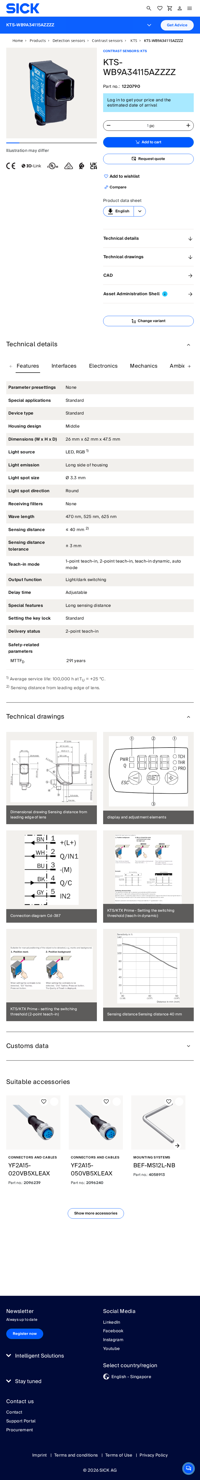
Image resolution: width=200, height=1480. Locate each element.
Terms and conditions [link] (76, 1455)
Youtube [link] (111, 1349)
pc (152, 126)
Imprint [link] (40, 1455)
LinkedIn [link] (111, 1322)
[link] (22, 8)
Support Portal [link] (20, 1421)
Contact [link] (14, 1412)
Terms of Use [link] (119, 1455)
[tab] (28, 366)
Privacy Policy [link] (153, 1455)
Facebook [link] (113, 1331)
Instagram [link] (113, 1340)
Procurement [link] (19, 1430)
